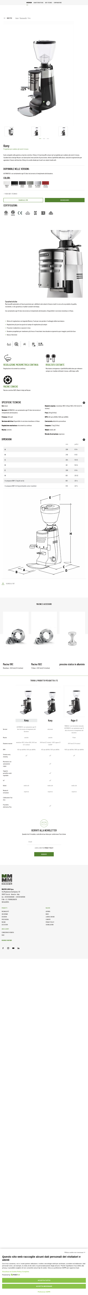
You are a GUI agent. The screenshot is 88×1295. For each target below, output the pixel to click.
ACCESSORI (5, 924)
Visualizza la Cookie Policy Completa (15, 1271)
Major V (74, 720)
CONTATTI (48, 919)
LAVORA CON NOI (50, 917)
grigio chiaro (30, 186)
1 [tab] (40, 139)
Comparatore (58, 2)
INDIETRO (9, 18)
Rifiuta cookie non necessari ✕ (74, 1252)
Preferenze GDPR (44, 1292)
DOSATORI (4, 917)
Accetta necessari (44, 1286)
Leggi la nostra (44, 848)
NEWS (47, 914)
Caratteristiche (38, 2)
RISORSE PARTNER (7, 940)
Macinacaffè (23, 18)
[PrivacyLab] (15, 1275)
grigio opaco (22, 186)
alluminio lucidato (38, 186)
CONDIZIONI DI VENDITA (8, 932)
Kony (50, 720)
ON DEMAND (5, 914)
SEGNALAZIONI (49, 924)
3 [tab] (48, 139)
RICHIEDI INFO (64, 200)
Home (16, 18)
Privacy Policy (49, 848)
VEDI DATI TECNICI (11, 194)
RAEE (3, 935)
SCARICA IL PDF (23, 200)
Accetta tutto (44, 1280)
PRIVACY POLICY (50, 922)
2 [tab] (44, 139)
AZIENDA (48, 911)
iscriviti (44, 854)
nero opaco (14, 185)
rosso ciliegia (45, 186)
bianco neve (7, 186)
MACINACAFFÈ (5, 911)
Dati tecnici (48, 2)
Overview (29, 2)
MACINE (4, 922)
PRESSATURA (5, 919)
